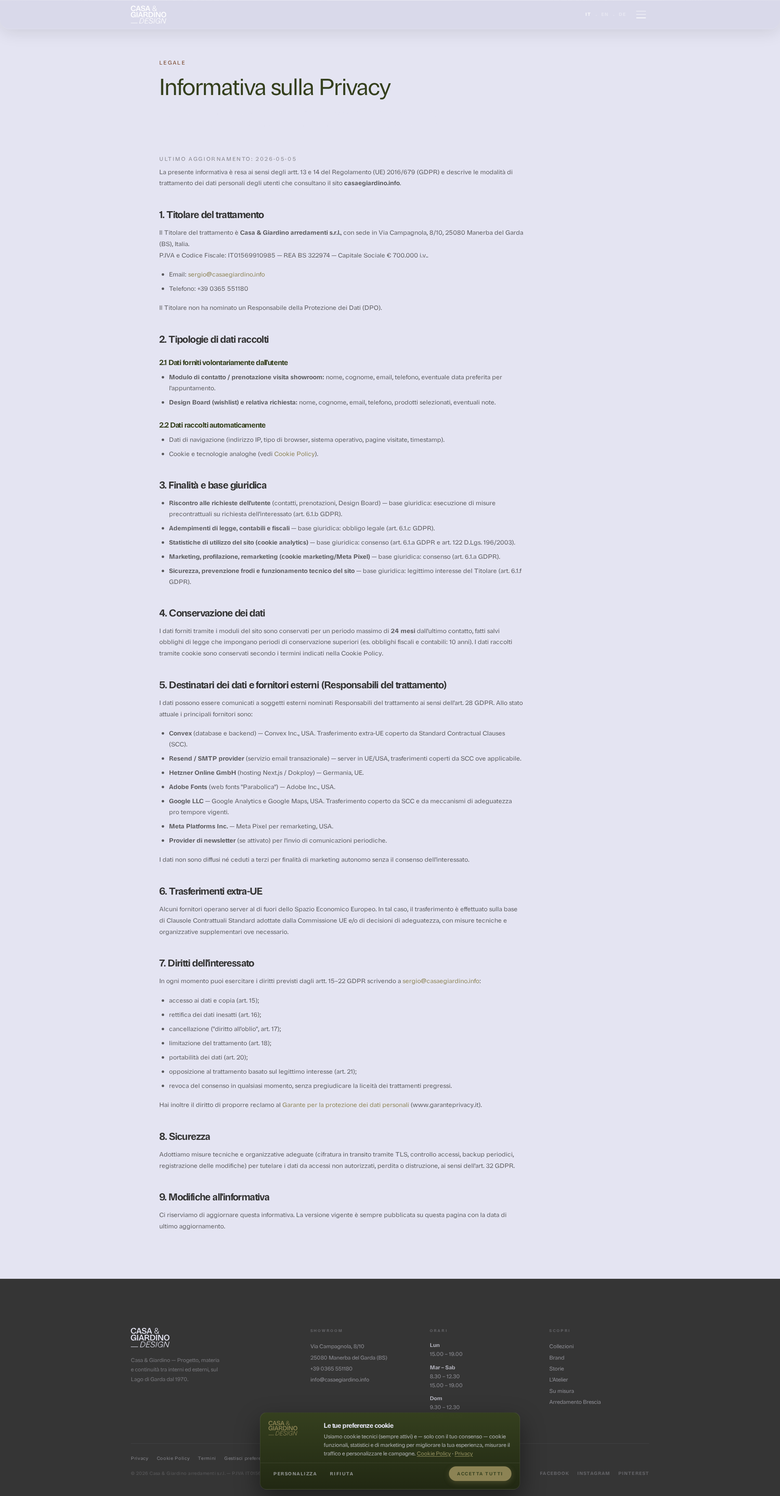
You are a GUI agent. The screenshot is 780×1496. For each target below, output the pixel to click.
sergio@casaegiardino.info (226, 274)
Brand (556, 1357)
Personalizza (295, 1473)
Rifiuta (341, 1473)
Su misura (561, 1390)
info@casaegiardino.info (339, 1379)
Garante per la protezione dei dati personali (345, 1104)
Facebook (554, 1473)
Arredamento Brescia (575, 1401)
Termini (207, 1458)
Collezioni (561, 1346)
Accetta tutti (480, 1473)
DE (622, 14)
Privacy (140, 1458)
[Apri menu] (641, 14)
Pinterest (633, 1473)
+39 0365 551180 (331, 1368)
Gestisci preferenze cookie (255, 1458)
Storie (556, 1368)
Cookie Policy (294, 453)
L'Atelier (558, 1379)
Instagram (593, 1473)
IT (588, 14)
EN (605, 14)
